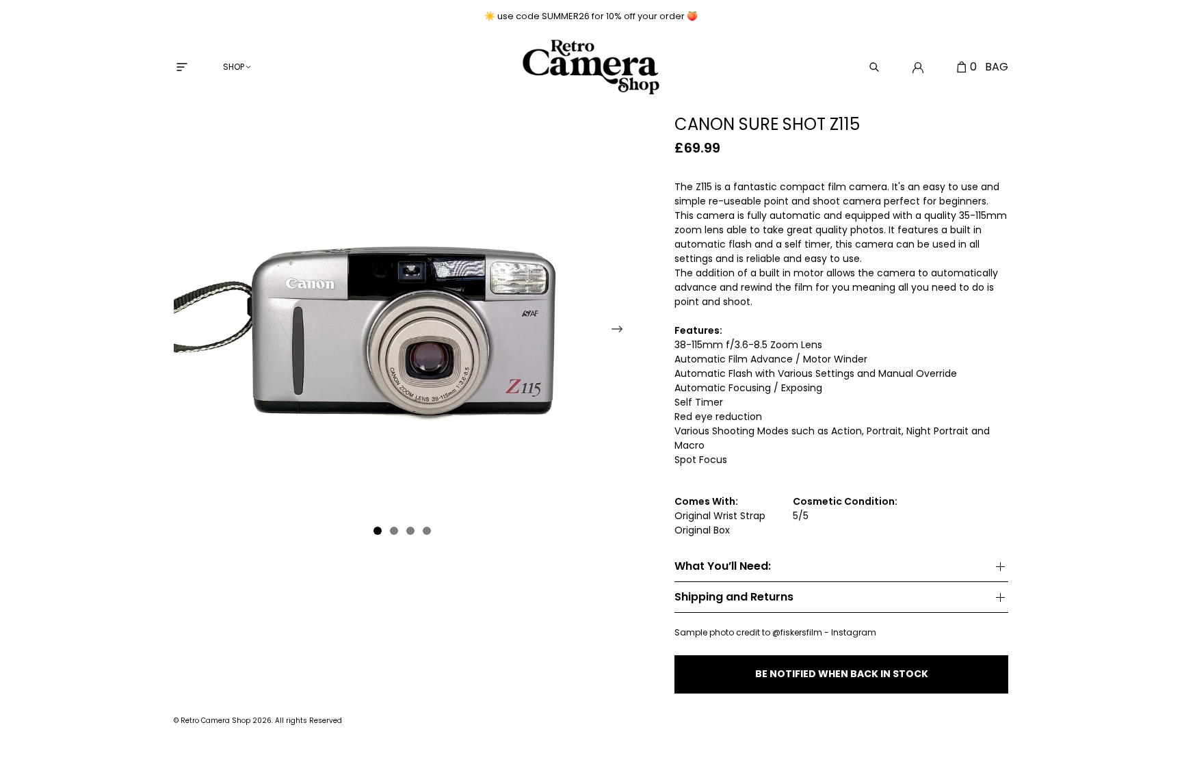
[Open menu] (182, 67)
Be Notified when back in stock (841, 674)
